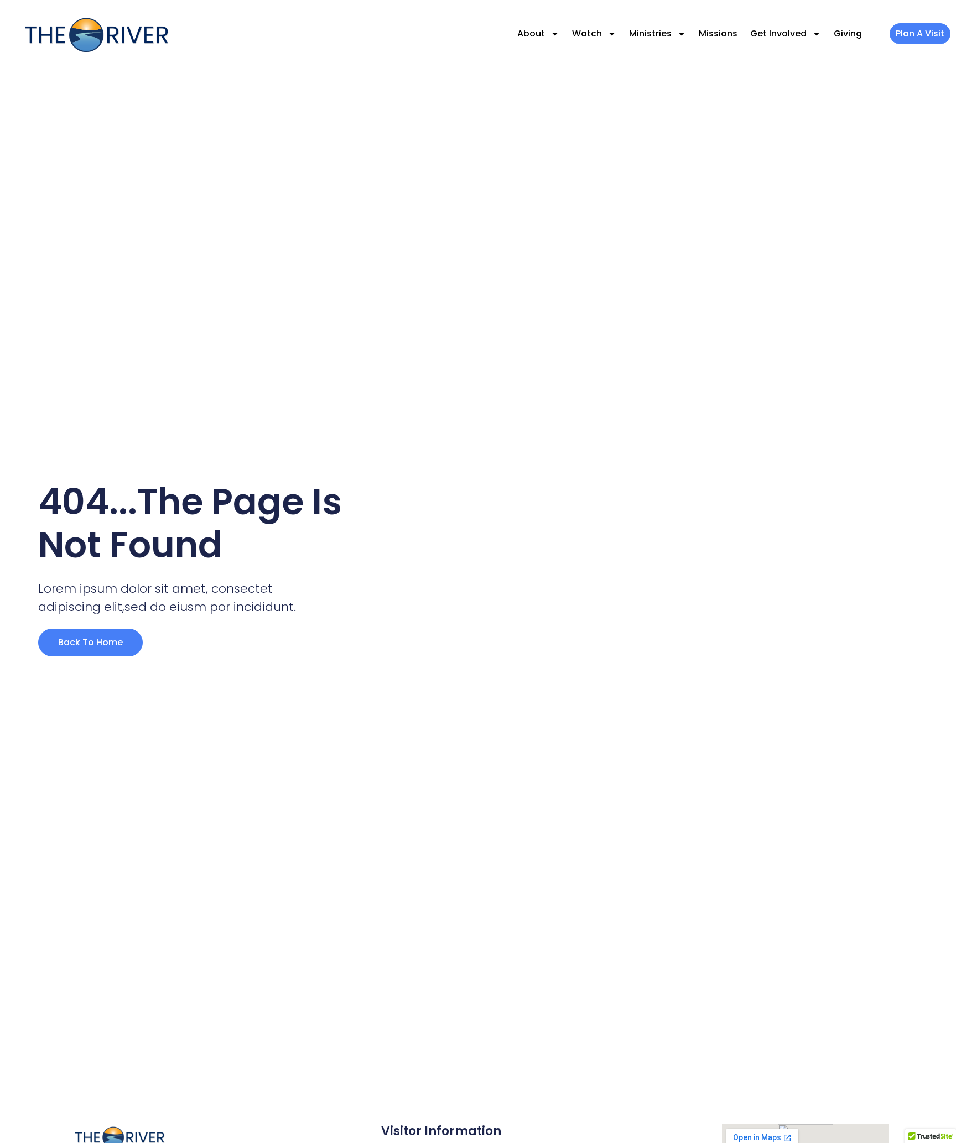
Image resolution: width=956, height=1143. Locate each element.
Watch (587, 33)
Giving (848, 33)
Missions (718, 33)
